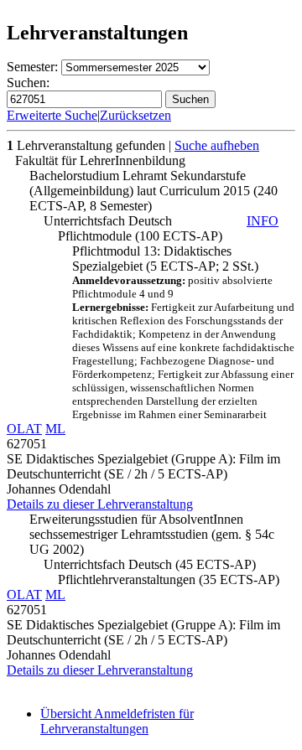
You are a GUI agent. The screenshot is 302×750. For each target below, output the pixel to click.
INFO (263, 221)
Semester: (32, 66)
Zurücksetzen (135, 115)
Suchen (190, 99)
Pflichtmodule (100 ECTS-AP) (140, 236)
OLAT (24, 429)
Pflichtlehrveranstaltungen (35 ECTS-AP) (168, 579)
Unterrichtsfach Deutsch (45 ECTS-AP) (150, 564)
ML (55, 429)
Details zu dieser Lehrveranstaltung (100, 504)
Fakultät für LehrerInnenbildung (100, 160)
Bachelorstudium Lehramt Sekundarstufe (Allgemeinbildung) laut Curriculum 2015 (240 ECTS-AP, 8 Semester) (153, 190)
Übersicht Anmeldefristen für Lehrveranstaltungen (117, 721)
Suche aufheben (216, 145)
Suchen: (28, 82)
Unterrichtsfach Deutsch (161, 221)
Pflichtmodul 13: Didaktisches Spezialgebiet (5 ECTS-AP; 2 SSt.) (183, 332)
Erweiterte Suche (52, 115)
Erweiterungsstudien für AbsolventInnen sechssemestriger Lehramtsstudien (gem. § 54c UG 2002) (151, 534)
